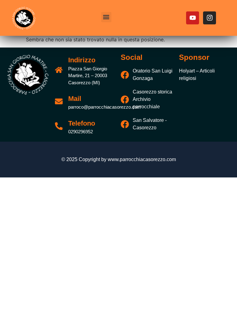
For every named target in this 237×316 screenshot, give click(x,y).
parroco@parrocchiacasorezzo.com (104, 107)
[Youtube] (192, 17)
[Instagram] (209, 17)
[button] (106, 17)
